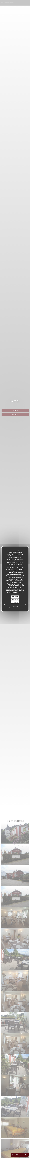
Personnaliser (15, 602)
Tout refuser (15, 599)
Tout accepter (15, 596)
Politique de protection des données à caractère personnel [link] (15, 605)
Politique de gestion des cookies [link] (15, 607)
